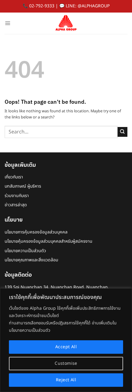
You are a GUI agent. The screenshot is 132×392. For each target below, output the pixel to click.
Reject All (66, 380)
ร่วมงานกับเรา (17, 195)
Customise (66, 363)
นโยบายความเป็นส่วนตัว (25, 251)
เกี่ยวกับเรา (14, 177)
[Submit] (122, 131)
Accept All (66, 347)
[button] (7, 23)
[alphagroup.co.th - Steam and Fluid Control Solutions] (66, 23)
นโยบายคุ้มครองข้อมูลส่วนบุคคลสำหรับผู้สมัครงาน (48, 241)
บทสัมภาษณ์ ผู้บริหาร (23, 186)
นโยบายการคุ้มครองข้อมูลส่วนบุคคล (36, 232)
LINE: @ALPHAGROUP (88, 6)
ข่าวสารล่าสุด (16, 205)
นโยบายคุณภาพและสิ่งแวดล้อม (31, 260)
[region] (66, 340)
